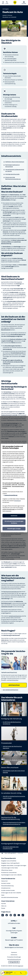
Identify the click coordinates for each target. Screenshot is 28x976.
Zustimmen (14, 515)
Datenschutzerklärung (10, 495)
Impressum (17, 500)
